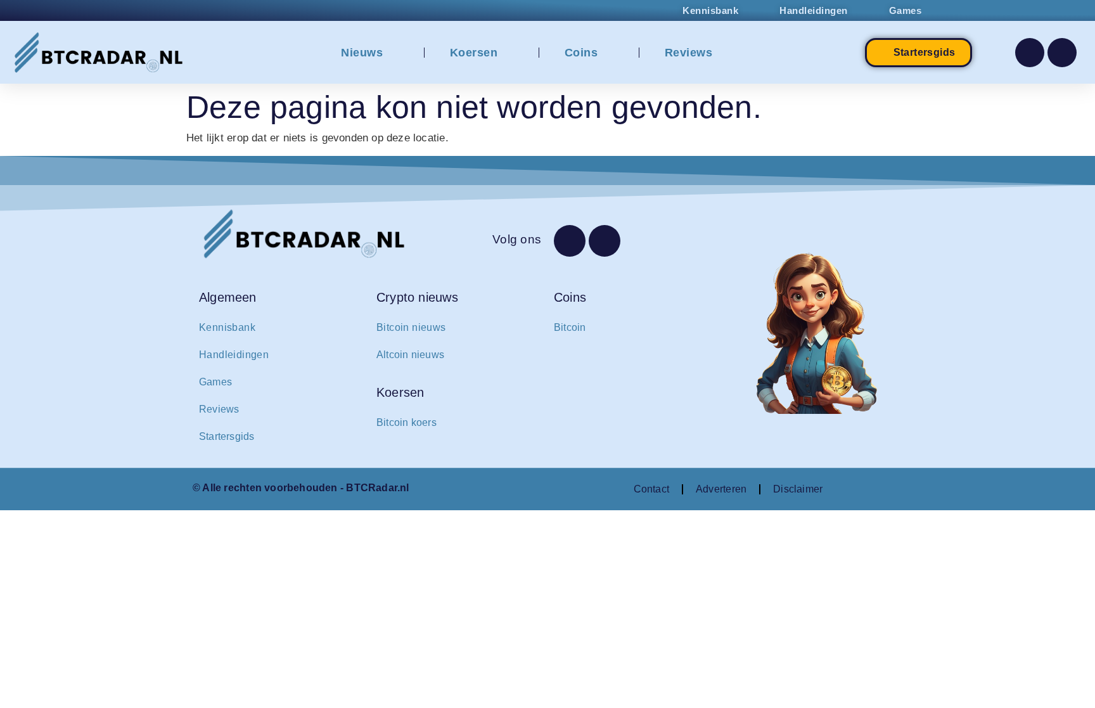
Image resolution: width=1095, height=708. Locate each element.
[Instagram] (1062, 52)
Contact (651, 489)
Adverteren (721, 489)
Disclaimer (798, 489)
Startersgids (227, 436)
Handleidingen (234, 354)
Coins (581, 52)
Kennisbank (227, 327)
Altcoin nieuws (410, 354)
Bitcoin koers (406, 422)
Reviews (689, 52)
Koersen (474, 52)
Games (215, 382)
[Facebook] (1029, 52)
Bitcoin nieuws (411, 327)
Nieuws (362, 52)
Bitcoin (570, 327)
